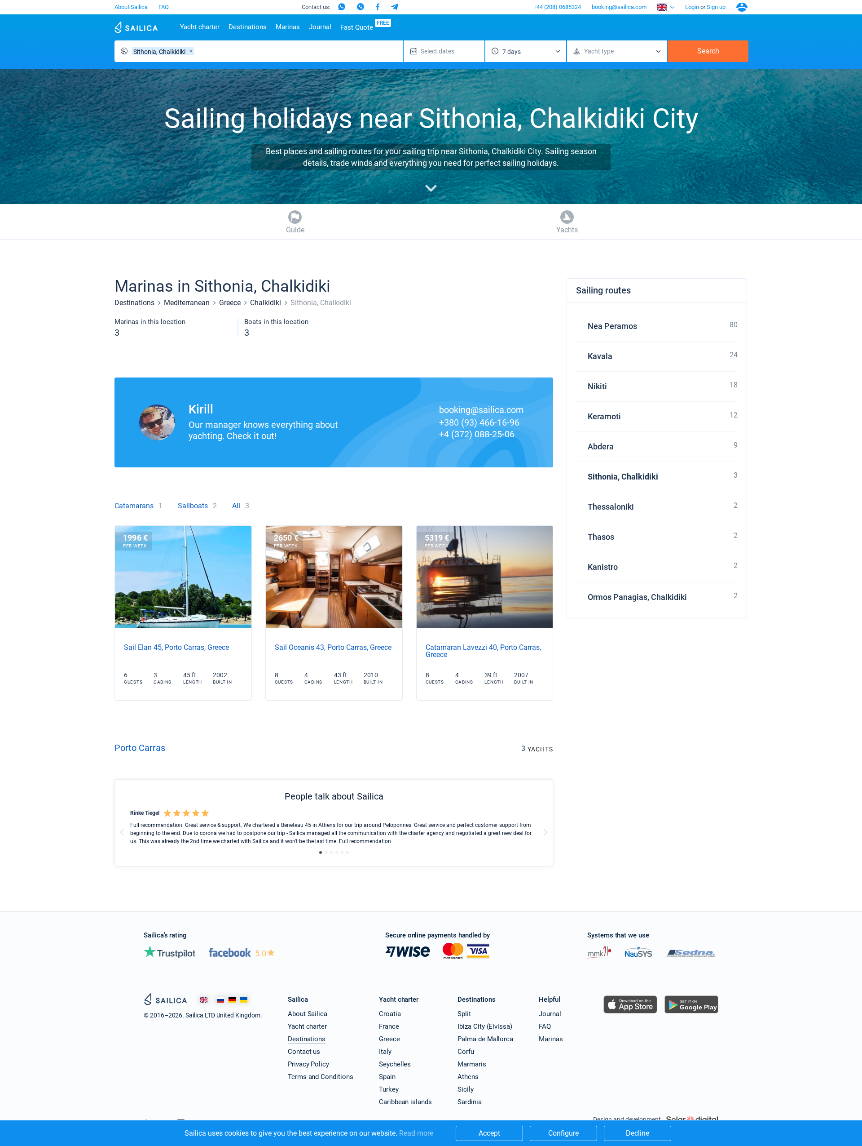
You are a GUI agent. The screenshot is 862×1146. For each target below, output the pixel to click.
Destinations (248, 27)
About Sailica (131, 7)
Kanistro (603, 567)
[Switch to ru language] (220, 1000)
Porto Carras (139, 747)
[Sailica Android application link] (691, 1013)
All (236, 506)
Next (545, 832)
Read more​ (416, 1133)
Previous (122, 832)
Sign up (716, 7)
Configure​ (563, 1133)
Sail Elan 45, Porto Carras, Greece (176, 647)
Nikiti (597, 386)
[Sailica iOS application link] (630, 1013)
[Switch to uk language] (243, 1000)
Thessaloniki (611, 506)
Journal (320, 27)
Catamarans (134, 506)
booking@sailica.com (619, 7)
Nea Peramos (612, 326)
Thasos (601, 537)
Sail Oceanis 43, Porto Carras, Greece (333, 647)
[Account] (742, 7)
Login (692, 7)
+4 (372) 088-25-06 (477, 434)
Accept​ (489, 1133)
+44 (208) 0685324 (557, 7)
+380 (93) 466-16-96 (479, 422)
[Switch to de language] (232, 1000)
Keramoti (604, 416)
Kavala (600, 356)
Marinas (288, 27)
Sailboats (193, 506)
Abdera (601, 446)
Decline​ (637, 1133)
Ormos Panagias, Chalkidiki (637, 597)
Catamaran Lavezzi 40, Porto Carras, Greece (483, 651)
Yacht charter (200, 27)
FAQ (163, 7)
